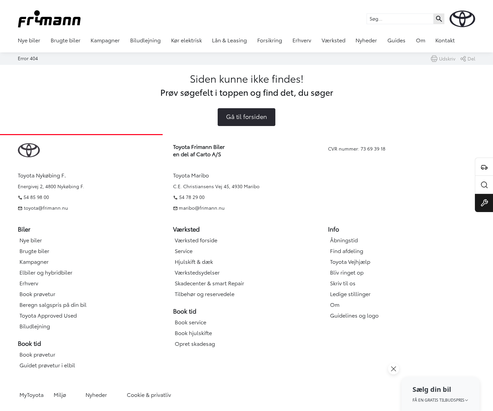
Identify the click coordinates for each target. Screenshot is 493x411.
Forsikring (269, 40)
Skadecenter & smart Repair (209, 283)
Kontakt (445, 40)
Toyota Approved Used (48, 315)
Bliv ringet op (347, 272)
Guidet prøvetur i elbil (47, 365)
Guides (396, 40)
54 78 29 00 (192, 197)
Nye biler (29, 40)
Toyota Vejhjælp (350, 261)
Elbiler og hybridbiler (45, 272)
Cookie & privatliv (149, 395)
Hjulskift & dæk (194, 261)
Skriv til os (342, 283)
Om (420, 40)
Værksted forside (196, 240)
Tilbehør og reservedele (204, 294)
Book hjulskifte (193, 333)
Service (184, 251)
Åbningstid (344, 240)
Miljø (60, 395)
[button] (440, 394)
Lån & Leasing (229, 40)
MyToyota (31, 395)
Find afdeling (346, 251)
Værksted (333, 40)
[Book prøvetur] (484, 167)
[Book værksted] (484, 203)
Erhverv (301, 40)
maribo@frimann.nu (202, 208)
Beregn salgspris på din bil (53, 304)
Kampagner (105, 40)
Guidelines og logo (354, 315)
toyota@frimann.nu (45, 208)
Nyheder (366, 40)
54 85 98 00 (36, 197)
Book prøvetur (37, 294)
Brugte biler (65, 40)
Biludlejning (145, 40)
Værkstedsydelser (197, 272)
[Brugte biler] (484, 185)
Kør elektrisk (186, 40)
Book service (190, 322)
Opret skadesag (195, 343)
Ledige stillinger (350, 294)
